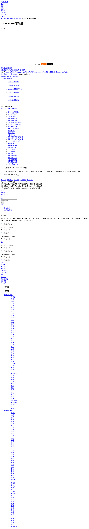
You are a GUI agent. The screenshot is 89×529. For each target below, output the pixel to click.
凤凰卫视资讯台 (12, 158)
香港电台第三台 (12, 120)
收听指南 (10, 180)
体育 (12, 398)
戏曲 (12, 396)
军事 (12, 520)
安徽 (12, 326)
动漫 (12, 514)
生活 (12, 381)
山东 (12, 313)
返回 (2, 204)
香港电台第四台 (12, 114)
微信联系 (15, 70)
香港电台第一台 (12, 118)
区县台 (13, 491)
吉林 (12, 342)
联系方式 (16, 180)
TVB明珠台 (11, 149)
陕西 (12, 338)
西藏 (12, 349)
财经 (12, 495)
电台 (2, 6)
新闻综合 (14, 373)
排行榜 (3, 10)
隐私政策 (30, 180)
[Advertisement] (44, 42)
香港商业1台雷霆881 (14, 112)
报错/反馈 (4, 70)
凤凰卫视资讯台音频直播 (15, 137)
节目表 (3, 16)
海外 (12, 369)
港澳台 (13, 479)
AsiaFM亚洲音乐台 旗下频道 (9, 76)
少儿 (12, 508)
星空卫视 (10, 153)
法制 (12, 518)
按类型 (10, 295)
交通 (12, 375)
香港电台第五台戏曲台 (15, 122)
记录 (12, 512)
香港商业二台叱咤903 (14, 124)
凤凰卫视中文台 (12, 160)
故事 (12, 388)
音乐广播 (12, 18)
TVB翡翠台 (11, 151)
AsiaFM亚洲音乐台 (12, 72)
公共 (12, 504)
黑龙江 (13, 361)
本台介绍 (14, 108)
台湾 (12, 367)
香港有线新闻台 (12, 145)
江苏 (12, 315)
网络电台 (18, 18)
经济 (12, 379)
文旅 (12, 522)
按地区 (6, 295)
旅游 (12, 390)
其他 (12, 408)
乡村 (12, 392)
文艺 (12, 384)
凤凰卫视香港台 (12, 156)
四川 (12, 311)
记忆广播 (3, 14)
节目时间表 (21, 70)
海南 (12, 353)
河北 (12, 322)
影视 (12, 501)
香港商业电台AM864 (14, 128)
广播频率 (3, 78)
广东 (12, 309)
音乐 (12, 377)
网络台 (13, 404)
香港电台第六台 (12, 116)
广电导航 (3, 12)
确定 (2, 242)
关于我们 (3, 180)
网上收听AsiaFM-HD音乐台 (59, 72)
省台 (12, 485)
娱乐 (12, 394)
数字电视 (14, 526)
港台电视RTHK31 (13, 164)
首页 (2, 4)
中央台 (13, 297)
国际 (12, 299)
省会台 (13, 487)
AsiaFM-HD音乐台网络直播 (43, 72)
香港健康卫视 (12, 147)
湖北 (12, 330)
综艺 (12, 497)
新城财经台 (11, 131)
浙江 (12, 318)
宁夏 (12, 351)
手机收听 (9, 70)
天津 (12, 305)
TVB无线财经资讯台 (14, 141)
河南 (12, 320)
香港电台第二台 (12, 126)
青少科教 (14, 402)
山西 (12, 336)
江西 (12, 340)
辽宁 (12, 324)
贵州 (12, 347)
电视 (2, 8)
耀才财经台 (11, 143)
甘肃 (12, 357)
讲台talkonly (11, 135)
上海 (12, 303)
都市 (12, 386)
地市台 (13, 489)
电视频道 (9, 78)
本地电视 (9, 108)
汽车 (12, 406)
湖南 (12, 328)
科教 (12, 510)
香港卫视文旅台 (12, 162)
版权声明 (23, 180)
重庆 (12, 307)
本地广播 (3, 108)
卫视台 (13, 483)
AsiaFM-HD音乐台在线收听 (26, 72)
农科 (12, 524)
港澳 (8, 18)
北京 (12, 301)
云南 (12, 345)
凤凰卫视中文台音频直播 (15, 139)
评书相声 (14, 400)
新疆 (12, 355)
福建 (12, 332)
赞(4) (2, 68)
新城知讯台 (11, 133)
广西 (12, 334)
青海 (12, 359)
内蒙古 (13, 363)
